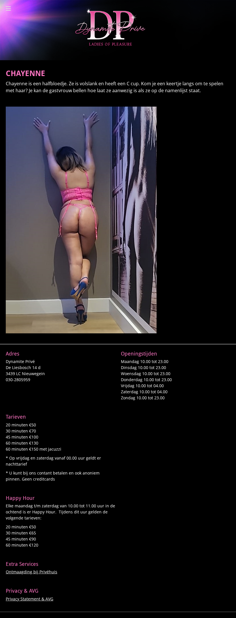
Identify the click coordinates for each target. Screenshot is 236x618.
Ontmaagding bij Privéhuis (31, 571)
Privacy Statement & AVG (29, 599)
